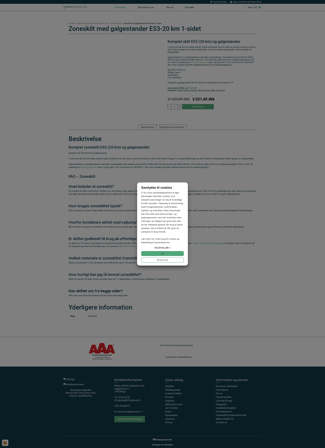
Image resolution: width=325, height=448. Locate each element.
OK (162, 253)
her (167, 242)
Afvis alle (162, 260)
